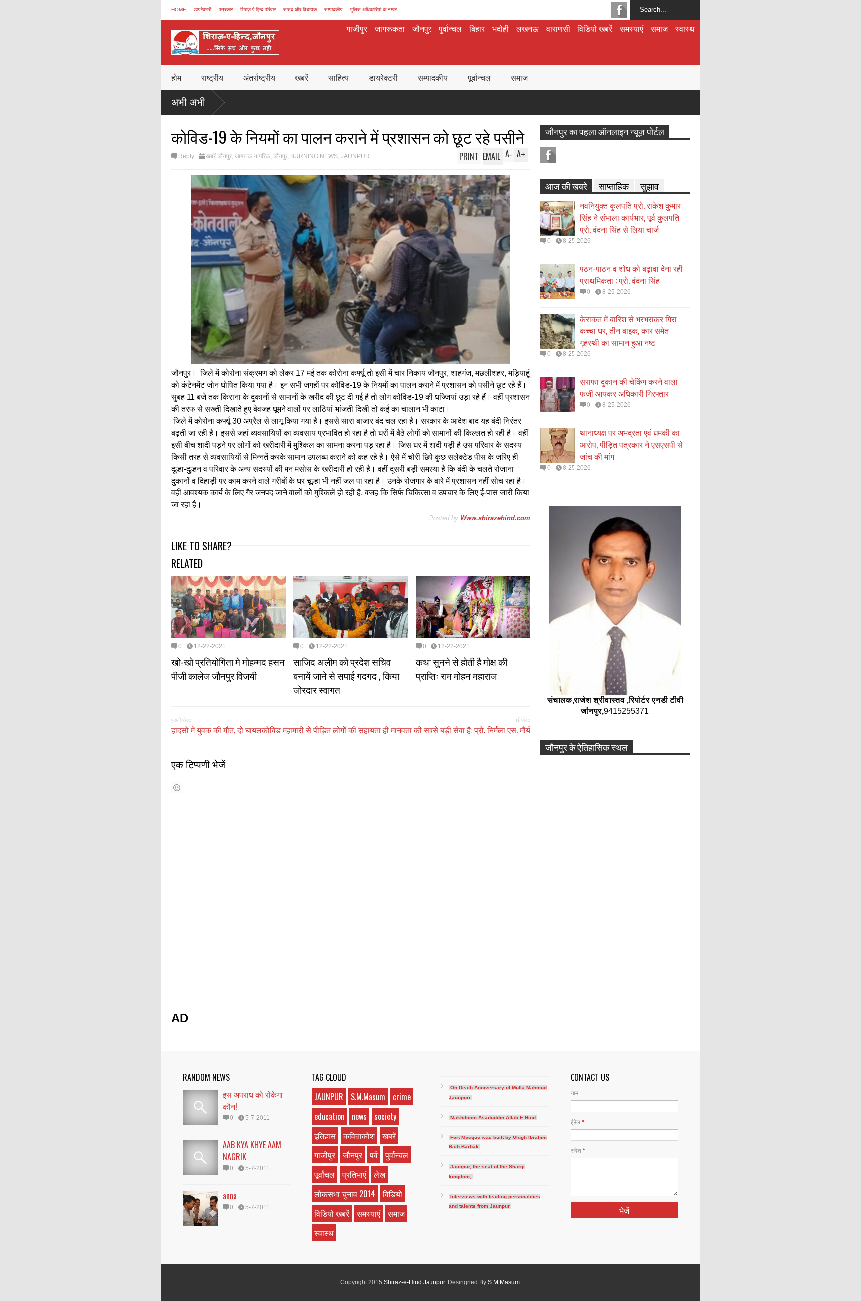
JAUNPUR (355, 156)
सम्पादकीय (333, 9)
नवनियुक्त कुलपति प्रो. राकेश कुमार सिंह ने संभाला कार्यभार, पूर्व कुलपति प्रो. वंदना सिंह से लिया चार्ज (630, 217)
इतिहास (325, 1135)
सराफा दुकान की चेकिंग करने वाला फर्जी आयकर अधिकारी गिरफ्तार (629, 387)
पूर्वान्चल (479, 77)
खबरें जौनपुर (219, 156)
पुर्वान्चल (450, 28)
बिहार (477, 28)
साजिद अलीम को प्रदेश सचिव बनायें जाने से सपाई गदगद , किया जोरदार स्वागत (346, 675)
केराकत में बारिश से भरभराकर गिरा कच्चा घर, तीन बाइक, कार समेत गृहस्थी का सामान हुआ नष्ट (628, 330)
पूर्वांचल (324, 1174)
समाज (659, 28)
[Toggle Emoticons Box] (176, 787)
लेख (379, 1174)
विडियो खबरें (594, 28)
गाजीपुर (356, 28)
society (385, 1116)
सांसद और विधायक (300, 9)
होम (176, 77)
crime (402, 1097)
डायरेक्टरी (202, 9)
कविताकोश (359, 1135)
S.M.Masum (368, 1097)
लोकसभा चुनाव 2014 (344, 1194)
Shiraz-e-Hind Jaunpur (414, 1282)
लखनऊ (527, 28)
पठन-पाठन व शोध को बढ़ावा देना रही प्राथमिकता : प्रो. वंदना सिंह (631, 274)
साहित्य (338, 77)
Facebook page (619, 10)
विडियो (392, 1194)
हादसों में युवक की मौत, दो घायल (216, 730)
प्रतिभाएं (354, 1174)
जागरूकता (390, 28)
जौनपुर (421, 28)
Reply (186, 156)
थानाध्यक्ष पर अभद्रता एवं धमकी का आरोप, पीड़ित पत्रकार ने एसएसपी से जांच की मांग (631, 444)
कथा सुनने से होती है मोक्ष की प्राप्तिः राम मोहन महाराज (461, 668)
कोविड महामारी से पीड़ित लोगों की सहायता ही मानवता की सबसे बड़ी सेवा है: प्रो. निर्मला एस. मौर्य (396, 730)
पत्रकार (226, 9)
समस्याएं (631, 28)
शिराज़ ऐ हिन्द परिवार (258, 9)
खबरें (301, 77)
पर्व (374, 1155)
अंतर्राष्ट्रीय (259, 77)
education (329, 1116)
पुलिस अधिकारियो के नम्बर (373, 9)
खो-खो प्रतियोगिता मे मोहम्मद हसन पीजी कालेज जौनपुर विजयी (228, 668)
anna (230, 1196)
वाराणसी (558, 28)
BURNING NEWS (314, 156)
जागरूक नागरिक (252, 156)
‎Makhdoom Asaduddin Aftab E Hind (493, 1117)
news (359, 1116)
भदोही (500, 28)
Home (178, 9)
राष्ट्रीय (212, 77)
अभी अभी (188, 102)
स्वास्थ (685, 28)
